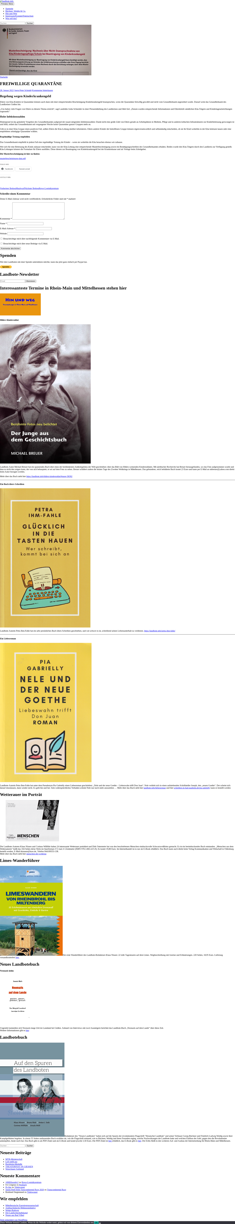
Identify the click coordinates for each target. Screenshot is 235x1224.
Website (3, 233)
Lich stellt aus (11, 1162)
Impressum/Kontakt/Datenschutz (19, 16)
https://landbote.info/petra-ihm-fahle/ (159, 631)
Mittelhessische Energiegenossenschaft (22, 1205)
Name (3, 223)
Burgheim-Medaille (13, 1164)
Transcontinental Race (56, 1190)
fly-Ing (8, 1187)
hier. (17, 957)
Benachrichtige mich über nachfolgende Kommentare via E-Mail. (31, 239)
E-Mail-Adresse (7, 228)
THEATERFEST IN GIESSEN (19, 1166)
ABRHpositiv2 (11, 1182)
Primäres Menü (7, 4)
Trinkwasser (19, 1187)
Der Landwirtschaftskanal (16, 1213)
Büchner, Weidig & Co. (15, 11)
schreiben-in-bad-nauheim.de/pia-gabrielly (192, 788)
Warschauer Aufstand (14, 1169)
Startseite (9, 8)
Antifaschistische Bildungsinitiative (20, 1208)
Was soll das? (11, 18)
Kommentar (6, 219)
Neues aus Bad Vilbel (14, 1215)
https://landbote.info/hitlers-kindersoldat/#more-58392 (49, 476)
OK (96, 1223)
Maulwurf (12, 188)
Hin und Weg (11, 13)
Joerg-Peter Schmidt (23, 90)
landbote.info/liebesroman (155, 788)
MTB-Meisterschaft (13, 1159)
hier (27, 1030)
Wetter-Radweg (12, 1210)
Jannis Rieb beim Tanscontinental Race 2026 (24, 1190)
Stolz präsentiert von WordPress (13, 1220)
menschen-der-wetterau (36, 854)
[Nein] (100, 1223)
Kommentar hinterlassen (42, 90)
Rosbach (23, 1185)
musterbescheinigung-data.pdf (13, 158)
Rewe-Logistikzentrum (41, 188)
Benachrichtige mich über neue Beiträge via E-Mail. (25, 243)
